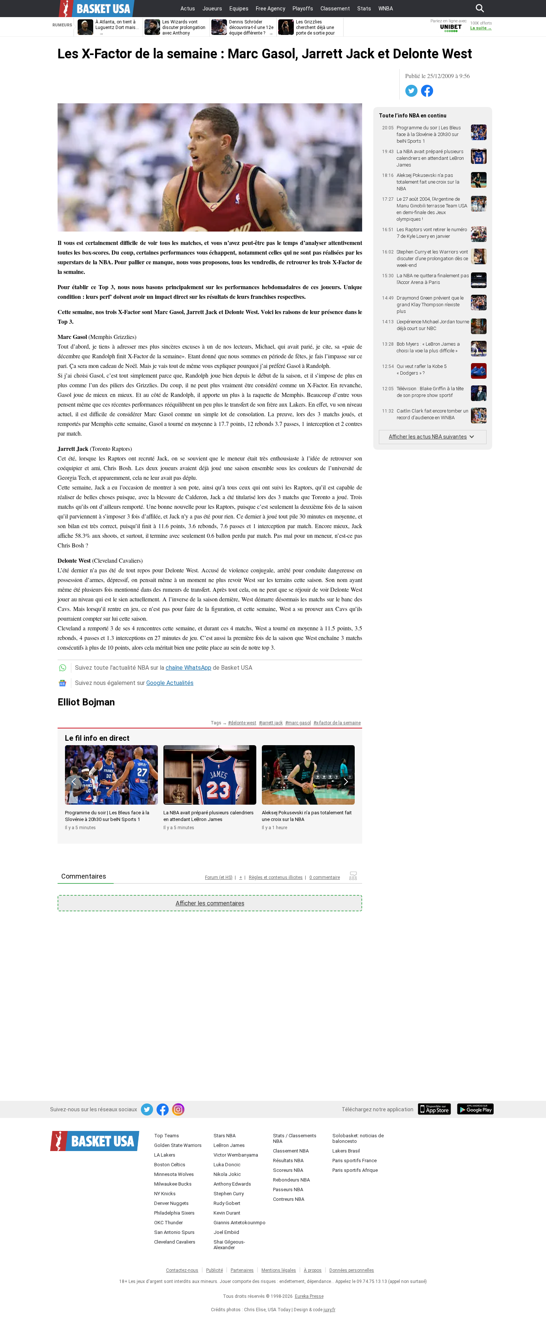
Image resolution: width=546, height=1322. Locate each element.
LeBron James (229, 1145)
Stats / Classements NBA (294, 1138)
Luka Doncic (227, 1164)
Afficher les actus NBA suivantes (428, 437)
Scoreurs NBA (288, 1170)
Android (475, 1109)
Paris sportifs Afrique (355, 1170)
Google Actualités (170, 682)
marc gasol (299, 722)
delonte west (243, 722)
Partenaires (242, 1270)
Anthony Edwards (232, 1184)
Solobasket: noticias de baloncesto (358, 1138)
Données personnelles (351, 1270)
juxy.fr (329, 1309)
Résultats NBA (288, 1160)
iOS (435, 1109)
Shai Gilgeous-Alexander (229, 1244)
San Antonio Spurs (174, 1232)
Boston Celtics (169, 1164)
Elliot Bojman (86, 702)
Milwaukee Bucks (173, 1184)
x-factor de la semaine (338, 722)
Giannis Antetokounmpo (240, 1222)
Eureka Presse (309, 1296)
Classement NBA (291, 1151)
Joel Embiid (226, 1232)
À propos (313, 1270)
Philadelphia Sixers (174, 1213)
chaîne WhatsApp (188, 667)
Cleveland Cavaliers (174, 1242)
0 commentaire (324, 877)
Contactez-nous (182, 1270)
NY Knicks (165, 1193)
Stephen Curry (229, 1193)
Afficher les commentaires (210, 903)
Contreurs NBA (288, 1199)
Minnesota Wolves (174, 1174)
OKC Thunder (168, 1222)
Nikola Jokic (227, 1174)
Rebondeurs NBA (291, 1180)
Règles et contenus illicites (276, 877)
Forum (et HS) (219, 877)
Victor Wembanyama (236, 1155)
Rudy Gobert (227, 1203)
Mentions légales (278, 1270)
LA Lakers (164, 1155)
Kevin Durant (227, 1213)
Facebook (427, 91)
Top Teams (166, 1135)
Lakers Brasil (346, 1151)
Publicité (214, 1270)
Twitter (412, 91)
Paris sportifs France (354, 1160)
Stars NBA (224, 1135)
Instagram (178, 1109)
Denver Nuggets (171, 1203)
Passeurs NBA (288, 1189)
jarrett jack (272, 722)
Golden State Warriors (178, 1145)
